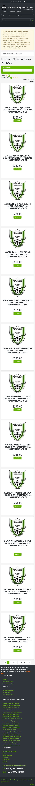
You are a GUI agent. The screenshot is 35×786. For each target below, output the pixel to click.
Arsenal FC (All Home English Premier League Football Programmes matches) (17, 254)
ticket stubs (6, 697)
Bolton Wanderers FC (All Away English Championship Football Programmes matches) (18, 591)
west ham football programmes (11, 745)
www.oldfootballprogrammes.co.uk (15, 780)
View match (17, 554)
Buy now (17, 121)
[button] (32, 20)
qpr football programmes (9, 729)
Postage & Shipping (8, 684)
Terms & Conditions (8, 681)
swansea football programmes (11, 738)
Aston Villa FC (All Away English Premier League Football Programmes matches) (17, 302)
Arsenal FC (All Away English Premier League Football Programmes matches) (17, 206)
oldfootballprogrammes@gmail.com (16, 765)
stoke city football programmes (11, 734)
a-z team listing (7, 692)
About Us (5, 679)
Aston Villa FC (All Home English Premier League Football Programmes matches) (17, 350)
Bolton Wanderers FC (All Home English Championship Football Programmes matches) (18, 639)
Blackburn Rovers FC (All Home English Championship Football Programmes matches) (18, 543)
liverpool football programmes (11, 721)
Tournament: (7, 67)
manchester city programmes (11, 723)
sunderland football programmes (12, 736)
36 (15, 77)
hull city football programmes (11, 716)
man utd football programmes (11, 725)
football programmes (8, 690)
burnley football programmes (11, 707)
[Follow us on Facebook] (31, 784)
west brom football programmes (11, 743)
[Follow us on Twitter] (33, 784)
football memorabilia (8, 694)
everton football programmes (11, 714)
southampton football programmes (12, 732)
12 (11, 77)
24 (13, 77)
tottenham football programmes (11, 740)
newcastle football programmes (11, 727)
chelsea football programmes (11, 710)
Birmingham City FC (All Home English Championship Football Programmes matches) (18, 447)
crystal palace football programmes (12, 712)
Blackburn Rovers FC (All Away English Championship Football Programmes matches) (18, 495)
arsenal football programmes (11, 703)
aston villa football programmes (11, 705)
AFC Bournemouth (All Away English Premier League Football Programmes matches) (17, 110)
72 (17, 77)
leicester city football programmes (12, 718)
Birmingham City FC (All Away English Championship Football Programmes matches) (18, 399)
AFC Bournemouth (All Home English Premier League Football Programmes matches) (17, 158)
